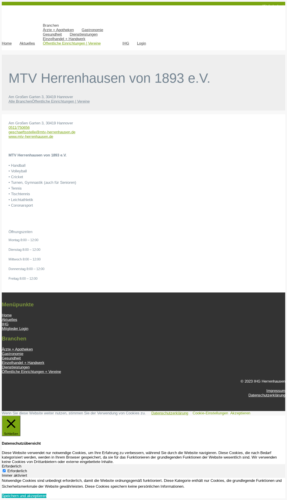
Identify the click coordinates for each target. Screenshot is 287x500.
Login (141, 43)
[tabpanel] (143, 483)
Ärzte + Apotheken (58, 30)
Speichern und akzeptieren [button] (24, 496)
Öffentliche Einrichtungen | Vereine (72, 43)
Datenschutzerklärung (266, 395)
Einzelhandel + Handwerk (64, 39)
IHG (125, 43)
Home (7, 43)
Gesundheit (52, 34)
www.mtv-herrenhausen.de (31, 136)
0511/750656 (19, 128)
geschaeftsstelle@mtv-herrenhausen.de (42, 132)
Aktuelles (27, 43)
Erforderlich (17, 471)
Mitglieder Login (274, 6)
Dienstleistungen (84, 34)
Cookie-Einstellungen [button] (210, 413)
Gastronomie (92, 30)
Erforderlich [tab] (11, 466)
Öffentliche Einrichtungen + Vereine (31, 372)
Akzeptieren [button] (240, 413)
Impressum (275, 391)
